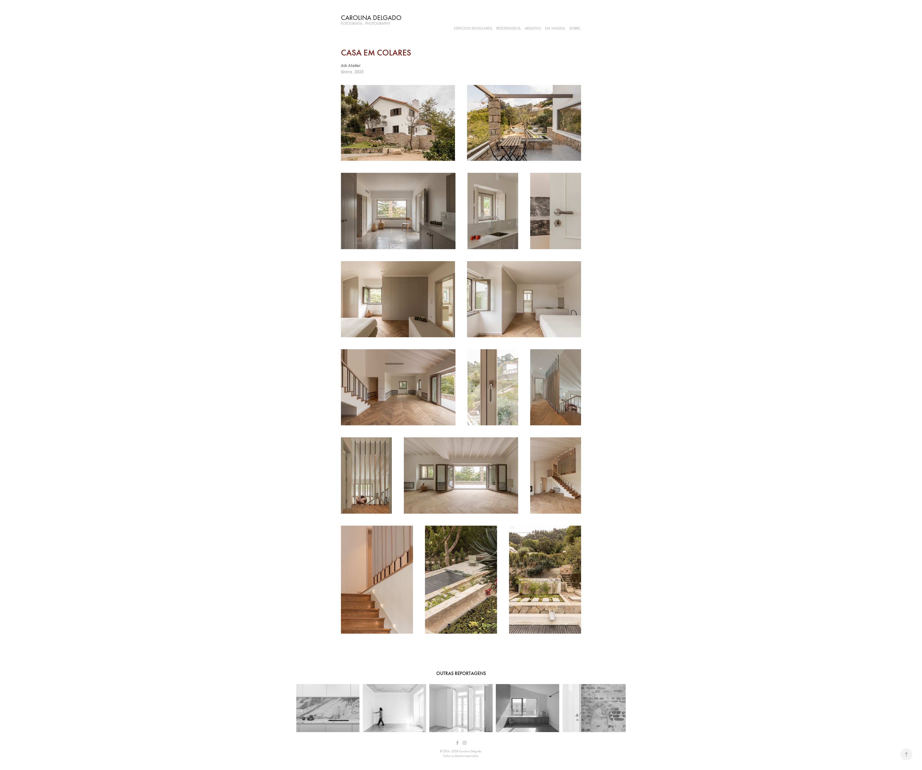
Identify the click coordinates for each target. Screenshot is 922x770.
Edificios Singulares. (473, 28)
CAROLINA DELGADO (371, 18)
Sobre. (575, 28)
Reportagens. (508, 28)
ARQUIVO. (533, 28)
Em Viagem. (555, 28)
